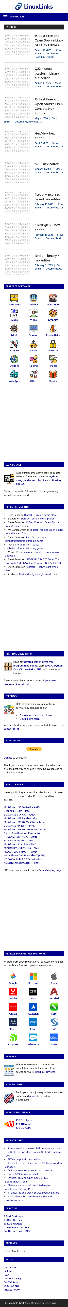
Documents (52, 53)
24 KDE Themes (13, 1220)
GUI (61, 86)
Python (58, 665)
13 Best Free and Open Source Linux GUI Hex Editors (49, 40)
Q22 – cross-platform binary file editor (47, 73)
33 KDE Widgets (13, 1223)
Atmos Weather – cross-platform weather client (34, 1148)
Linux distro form (29, 718)
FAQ (6, 1274)
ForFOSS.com (11, 1282)
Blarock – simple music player (40, 515)
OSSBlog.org (11, 1285)
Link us (8, 1271)
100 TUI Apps (23, 1124)
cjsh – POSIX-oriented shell (23, 1174)
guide (32, 1096)
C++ (15, 669)
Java (47, 665)
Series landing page (50, 870)
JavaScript (29, 669)
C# (20, 669)
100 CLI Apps (23, 1127)
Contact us (10, 1267)
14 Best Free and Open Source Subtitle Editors (33, 1192)
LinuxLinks (50, 1303)
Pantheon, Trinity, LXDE (17, 1231)
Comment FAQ (12, 1278)
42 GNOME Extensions (16, 1227)
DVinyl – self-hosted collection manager (30, 1170)
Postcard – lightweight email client (38, 574)
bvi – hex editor (47, 164)
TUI (41, 121)
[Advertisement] (34, 425)
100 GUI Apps (24, 1120)
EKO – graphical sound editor (24, 1159)
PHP (39, 669)
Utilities (50, 56)
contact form (11, 728)
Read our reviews (45, 1071)
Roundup (40, 56)
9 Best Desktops (13, 1216)
